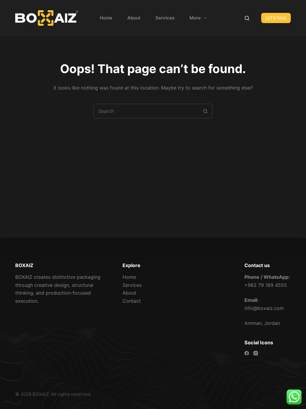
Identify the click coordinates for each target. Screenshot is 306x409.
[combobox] (146, 111)
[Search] (247, 18)
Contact (132, 301)
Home (106, 18)
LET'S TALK (276, 18)
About (133, 18)
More (195, 18)
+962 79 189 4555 (265, 285)
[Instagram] (255, 353)
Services (165, 18)
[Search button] (205, 111)
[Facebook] (246, 353)
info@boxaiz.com (264, 308)
